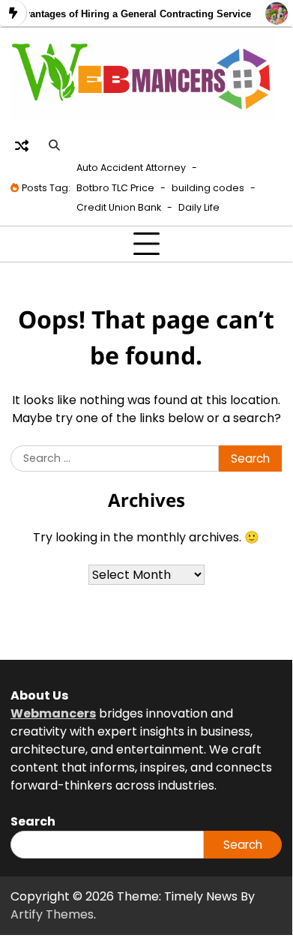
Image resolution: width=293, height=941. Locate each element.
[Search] (54, 145)
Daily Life (199, 207)
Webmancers (53, 713)
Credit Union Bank (118, 207)
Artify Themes (52, 914)
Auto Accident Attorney (131, 167)
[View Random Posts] (21, 145)
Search (242, 845)
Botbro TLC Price (115, 187)
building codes (208, 187)
